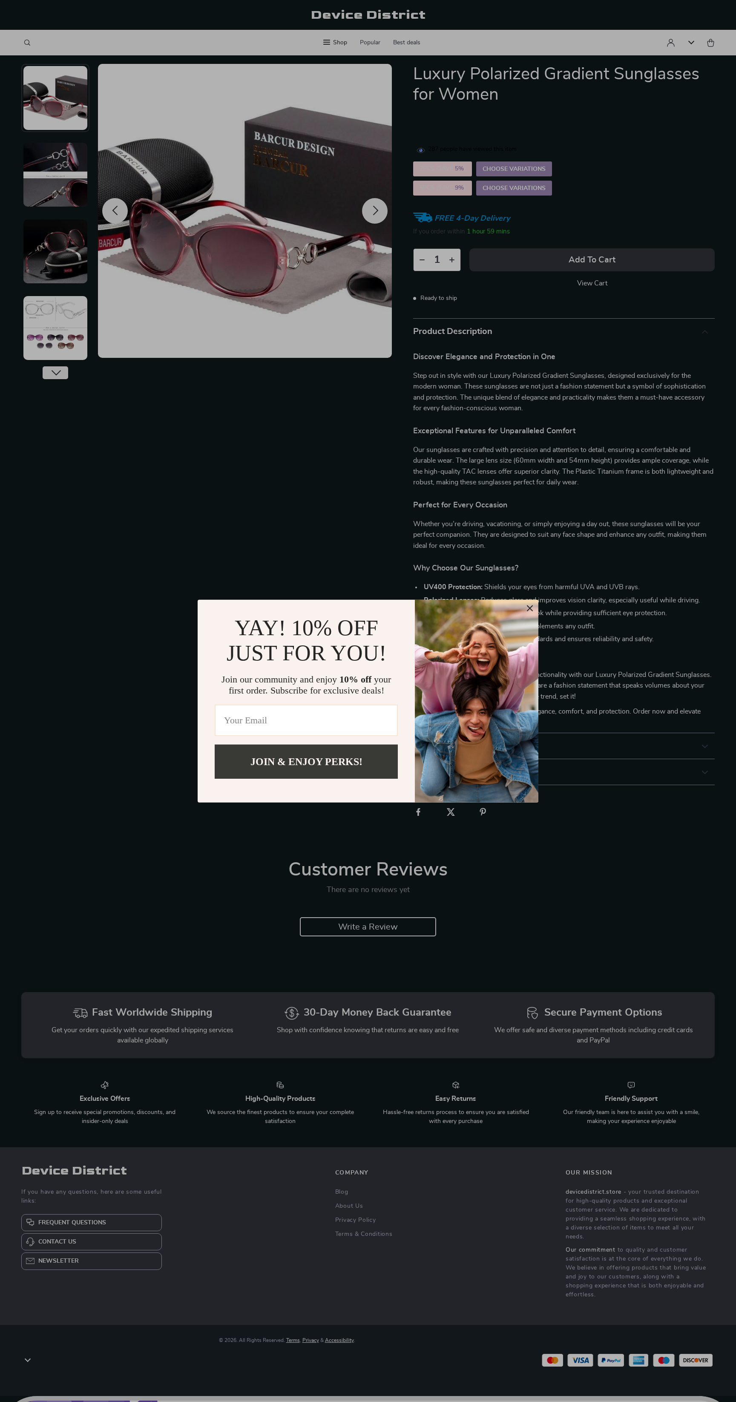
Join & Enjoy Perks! (306, 761)
